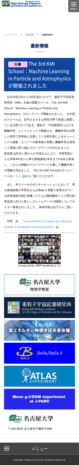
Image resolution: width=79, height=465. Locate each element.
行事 (17, 64)
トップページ (10, 35)
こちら (17, 176)
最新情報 (29, 35)
